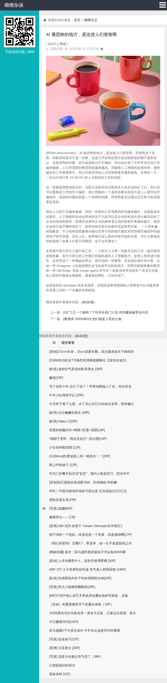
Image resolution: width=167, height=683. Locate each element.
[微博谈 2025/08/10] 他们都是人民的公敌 (92, 319)
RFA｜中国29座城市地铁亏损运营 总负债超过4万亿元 (88, 491)
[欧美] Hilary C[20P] (63, 421)
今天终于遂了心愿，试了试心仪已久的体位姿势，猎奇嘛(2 (91, 404)
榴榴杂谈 (13, 5)
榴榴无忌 (90, 20)
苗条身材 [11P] (59, 674)
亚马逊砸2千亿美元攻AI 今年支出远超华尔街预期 (84, 630)
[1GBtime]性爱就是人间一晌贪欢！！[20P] (79, 456)
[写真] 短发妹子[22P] (64, 639)
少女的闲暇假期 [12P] (64, 447)
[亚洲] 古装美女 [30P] (64, 648)
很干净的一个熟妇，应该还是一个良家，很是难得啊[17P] (90, 534)
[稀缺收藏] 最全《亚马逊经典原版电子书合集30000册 (87, 552)
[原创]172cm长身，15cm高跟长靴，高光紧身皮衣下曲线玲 (91, 351)
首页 (77, 20)
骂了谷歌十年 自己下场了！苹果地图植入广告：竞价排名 (90, 386)
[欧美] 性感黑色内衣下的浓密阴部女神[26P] (80, 578)
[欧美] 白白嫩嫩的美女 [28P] (69, 412)
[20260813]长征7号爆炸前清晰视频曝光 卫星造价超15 (87, 360)
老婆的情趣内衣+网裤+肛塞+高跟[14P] (77, 430)
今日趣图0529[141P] (63, 622)
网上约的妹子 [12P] (63, 465)
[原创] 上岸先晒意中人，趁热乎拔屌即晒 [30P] (82, 561)
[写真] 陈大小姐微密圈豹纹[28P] (72, 587)
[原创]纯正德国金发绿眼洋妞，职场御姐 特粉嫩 (83, 482)
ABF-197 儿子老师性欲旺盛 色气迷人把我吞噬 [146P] (87, 569)
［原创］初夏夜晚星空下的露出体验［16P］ (81, 604)
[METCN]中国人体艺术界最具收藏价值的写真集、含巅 (88, 595)
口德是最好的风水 (62, 665)
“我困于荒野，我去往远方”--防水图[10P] (78, 439)
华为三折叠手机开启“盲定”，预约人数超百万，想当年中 (89, 473)
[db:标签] (88, 302)
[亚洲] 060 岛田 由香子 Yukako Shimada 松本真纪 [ (85, 526)
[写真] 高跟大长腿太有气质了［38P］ (76, 656)
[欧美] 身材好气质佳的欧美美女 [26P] (75, 369)
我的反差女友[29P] (62, 500)
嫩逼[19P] (56, 378)
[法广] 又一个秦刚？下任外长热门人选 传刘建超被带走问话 (105, 312)
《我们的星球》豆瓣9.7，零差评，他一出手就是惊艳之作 (90, 543)
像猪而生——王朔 (62, 517)
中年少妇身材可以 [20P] (66, 395)
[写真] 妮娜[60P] (60, 508)
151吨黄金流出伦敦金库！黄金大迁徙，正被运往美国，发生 (92, 613)
